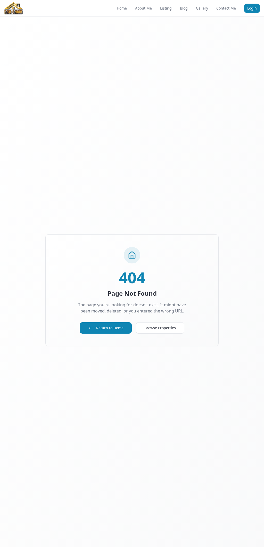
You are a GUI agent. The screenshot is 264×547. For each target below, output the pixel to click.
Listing (166, 8)
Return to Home (109, 327)
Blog (184, 8)
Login (252, 8)
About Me (143, 8)
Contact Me (226, 8)
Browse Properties (160, 327)
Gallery (202, 8)
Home (122, 8)
